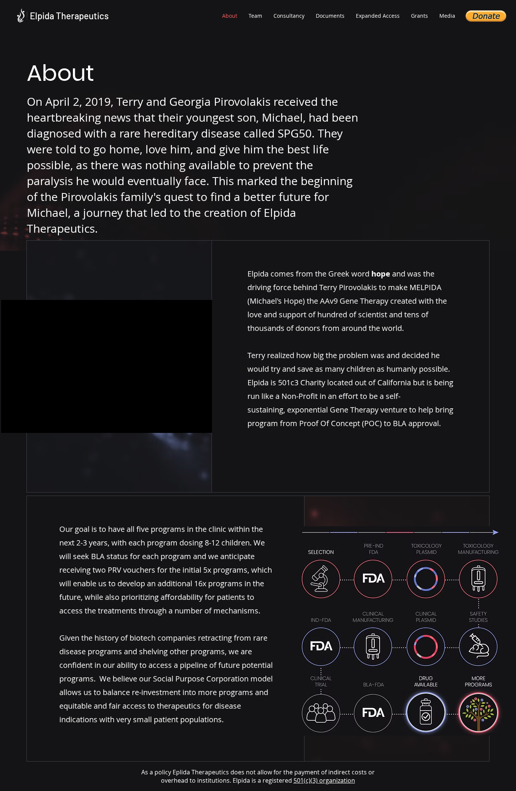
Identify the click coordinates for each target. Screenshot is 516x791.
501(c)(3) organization (324, 780)
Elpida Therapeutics (69, 15)
